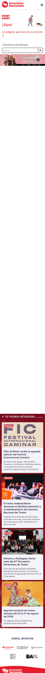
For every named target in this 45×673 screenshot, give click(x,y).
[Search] (40, 50)
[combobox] (20, 50)
